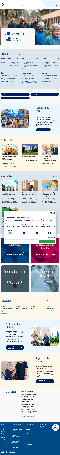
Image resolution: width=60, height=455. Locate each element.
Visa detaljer (50, 237)
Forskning (28, 429)
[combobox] (50, 2)
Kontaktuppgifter (4, 426)
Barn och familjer (9, 6)
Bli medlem (3, 431)
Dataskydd (3, 439)
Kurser (19, 2)
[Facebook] (41, 427)
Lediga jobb (24, 2)
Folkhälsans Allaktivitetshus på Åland (16, 430)
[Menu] (56, 5)
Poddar (27, 438)
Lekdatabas (28, 433)
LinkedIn (47, 426)
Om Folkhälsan (14, 426)
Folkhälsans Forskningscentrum (15, 436)
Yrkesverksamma (29, 6)
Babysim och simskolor (7, 94)
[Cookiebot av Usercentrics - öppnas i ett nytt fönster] (50, 213)
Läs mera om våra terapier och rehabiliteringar (14, 347)
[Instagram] (43, 427)
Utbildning (37, 6)
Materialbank (28, 436)
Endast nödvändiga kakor (13, 241)
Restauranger (35, 94)
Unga (15, 6)
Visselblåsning (4, 442)
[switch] (23, 233)
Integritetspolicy (56, 452)
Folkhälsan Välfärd (14, 447)
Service (29, 2)
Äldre (23, 6)
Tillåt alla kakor (47, 241)
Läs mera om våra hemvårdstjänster (41, 381)
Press (27, 440)
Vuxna (19, 6)
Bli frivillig (3, 433)
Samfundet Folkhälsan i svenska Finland (15, 442)
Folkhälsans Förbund (15, 438)
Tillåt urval (30, 241)
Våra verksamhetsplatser (36, 2)
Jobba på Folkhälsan (7, 98)
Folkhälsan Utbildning (15, 444)
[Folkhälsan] (3, 4)
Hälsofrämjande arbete (13, 2)
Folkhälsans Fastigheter (15, 432)
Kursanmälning (29, 431)
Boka (6, 2)
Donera (2, 429)
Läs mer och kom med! (42, 129)
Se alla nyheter (54, 176)
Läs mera (14, 257)
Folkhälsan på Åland (30, 426)
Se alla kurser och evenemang (51, 300)
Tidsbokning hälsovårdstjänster (29, 443)
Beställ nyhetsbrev (3, 437)
